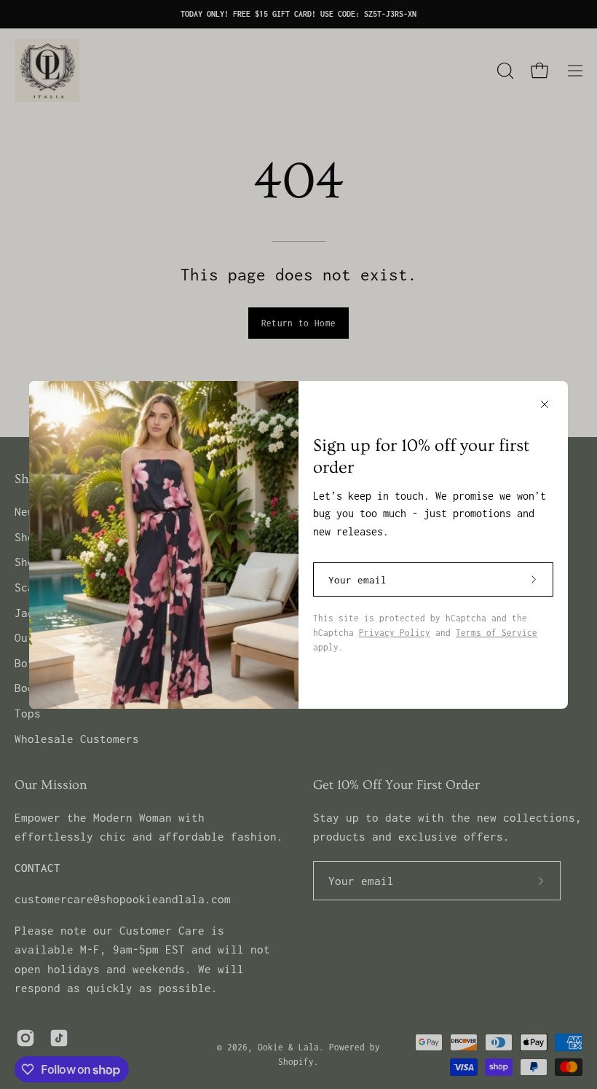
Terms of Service (496, 632)
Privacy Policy (394, 632)
